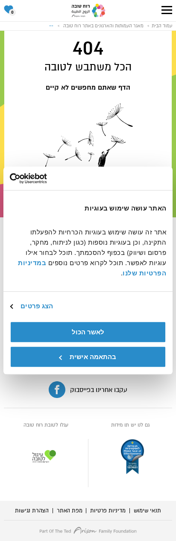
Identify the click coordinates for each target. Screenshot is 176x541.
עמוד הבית (162, 26)
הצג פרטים (37, 306)
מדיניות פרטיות (107, 510)
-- (51, 26)
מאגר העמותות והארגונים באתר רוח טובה (103, 26)
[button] (166, 10)
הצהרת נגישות (32, 510)
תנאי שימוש (147, 510)
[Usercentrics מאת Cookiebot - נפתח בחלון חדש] (47, 178)
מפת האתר (69, 510)
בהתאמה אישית (93, 356)
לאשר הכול (88, 332)
